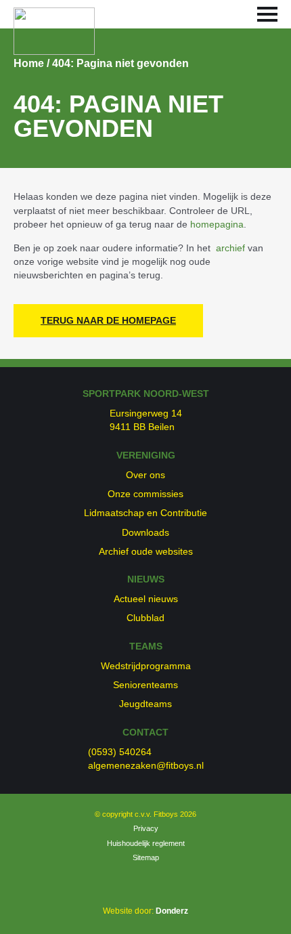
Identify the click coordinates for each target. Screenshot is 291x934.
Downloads (145, 532)
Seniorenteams (145, 684)
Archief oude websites (146, 551)
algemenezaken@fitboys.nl (146, 765)
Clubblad (145, 617)
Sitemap (146, 857)
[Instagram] (151, 881)
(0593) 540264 (120, 751)
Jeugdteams (145, 703)
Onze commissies (145, 493)
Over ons (145, 474)
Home (29, 63)
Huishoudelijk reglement (146, 843)
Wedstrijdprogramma (146, 665)
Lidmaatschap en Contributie (145, 512)
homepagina (217, 224)
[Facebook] (132, 881)
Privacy (145, 828)
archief (230, 247)
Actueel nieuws (146, 598)
